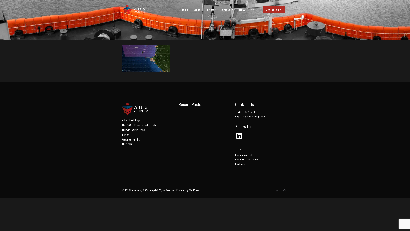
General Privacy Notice (246, 159)
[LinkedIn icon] (277, 190)
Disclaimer (240, 163)
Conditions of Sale (244, 154)
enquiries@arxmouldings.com (250, 116)
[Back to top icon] (284, 190)
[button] (146, 58)
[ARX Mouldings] (133, 9)
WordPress (194, 190)
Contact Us (272, 9)
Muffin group (149, 190)
